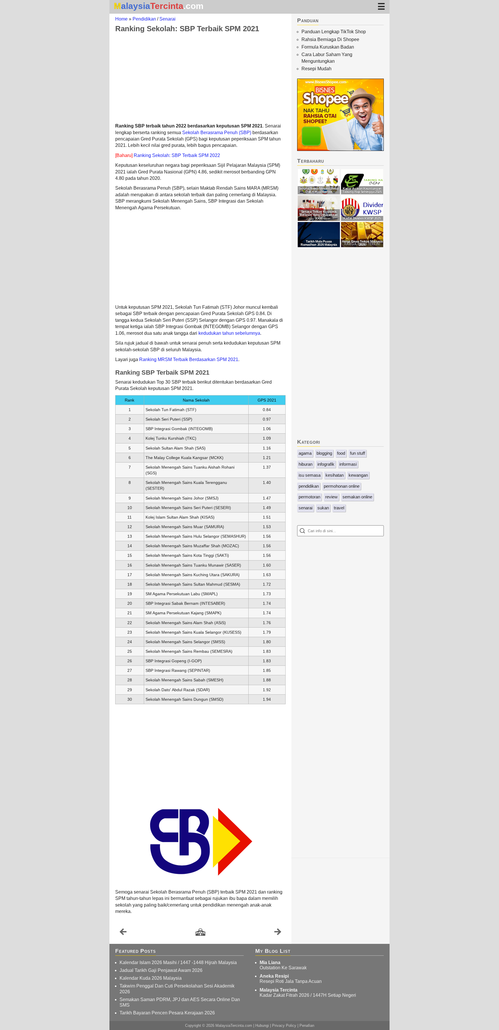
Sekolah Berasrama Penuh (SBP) (216, 132)
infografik (325, 464)
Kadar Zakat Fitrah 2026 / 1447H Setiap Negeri (308, 995)
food (341, 453)
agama (305, 453)
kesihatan (334, 475)
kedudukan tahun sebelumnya (229, 333)
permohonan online (342, 486)
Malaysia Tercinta (278, 990)
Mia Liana (270, 962)
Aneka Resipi (274, 976)
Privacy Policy (284, 1025)
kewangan (358, 475)
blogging (324, 453)
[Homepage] (200, 932)
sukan (323, 507)
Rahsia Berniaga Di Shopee (330, 39)
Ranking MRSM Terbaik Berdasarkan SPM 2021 (188, 359)
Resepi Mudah (316, 68)
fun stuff (357, 453)
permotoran (309, 496)
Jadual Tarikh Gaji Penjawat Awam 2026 (161, 970)
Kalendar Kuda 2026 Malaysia (151, 978)
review (331, 496)
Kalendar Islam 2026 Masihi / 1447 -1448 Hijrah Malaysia (178, 962)
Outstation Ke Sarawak (283, 967)
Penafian (306, 1025)
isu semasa (310, 475)
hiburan (305, 464)
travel (339, 507)
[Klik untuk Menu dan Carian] (381, 6)
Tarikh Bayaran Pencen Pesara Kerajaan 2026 (167, 1012)
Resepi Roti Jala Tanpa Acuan (291, 981)
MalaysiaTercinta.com (233, 1025)
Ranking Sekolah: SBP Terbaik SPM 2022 (177, 155)
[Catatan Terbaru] (123, 933)
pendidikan (309, 486)
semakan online (357, 496)
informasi (348, 464)
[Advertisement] (200, 77)
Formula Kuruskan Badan (327, 47)
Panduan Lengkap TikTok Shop (333, 31)
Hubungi (262, 1025)
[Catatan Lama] (277, 933)
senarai (305, 507)
